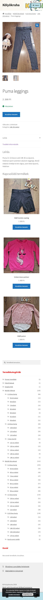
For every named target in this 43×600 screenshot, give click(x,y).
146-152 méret (14, 127)
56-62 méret (14, 398)
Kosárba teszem (11, 114)
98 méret (13, 420)
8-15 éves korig (31, 14)
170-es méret (14, 536)
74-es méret (14, 476)
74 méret (13, 405)
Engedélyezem (27, 594)
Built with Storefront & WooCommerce (17, 587)
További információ (14, 594)
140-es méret (14, 454)
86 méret (13, 413)
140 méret (13, 525)
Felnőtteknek (9, 383)
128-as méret (14, 446)
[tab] (22, 138)
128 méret (13, 517)
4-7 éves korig (12, 495)
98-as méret (14, 491)
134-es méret (14, 450)
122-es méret (14, 443)
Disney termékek (10, 379)
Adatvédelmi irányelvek (14, 571)
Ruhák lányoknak (18, 14)
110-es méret (14, 502)
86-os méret (14, 484)
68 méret (13, 402)
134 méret (13, 521)
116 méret (13, 435)
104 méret (13, 428)
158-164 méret (15, 532)
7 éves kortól (11, 439)
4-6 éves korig (12, 424)
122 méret (13, 510)
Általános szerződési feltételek (17, 566)
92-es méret (14, 487)
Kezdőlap (8, 14)
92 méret (13, 417)
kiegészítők (9, 387)
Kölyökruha (11, 5)
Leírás (5, 138)
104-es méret (14, 498)
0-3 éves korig (12, 394)
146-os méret (14, 458)
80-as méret (14, 480)
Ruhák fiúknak (10, 391)
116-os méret (14, 506)
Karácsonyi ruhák (13, 539)
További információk (10, 144)
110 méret (13, 431)
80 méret (13, 409)
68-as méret (14, 472)
